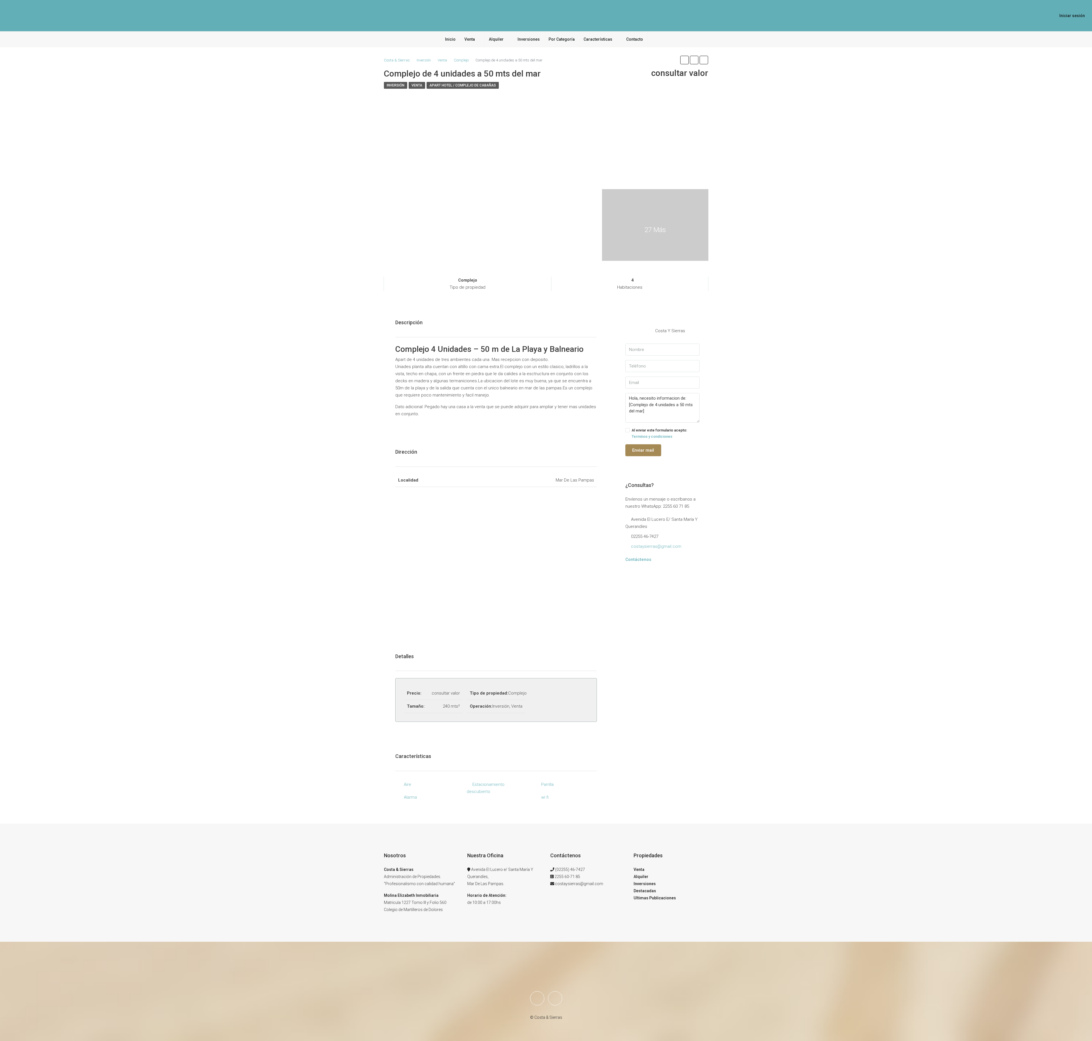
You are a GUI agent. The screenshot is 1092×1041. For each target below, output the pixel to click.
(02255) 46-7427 (570, 869)
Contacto (634, 39)
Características (598, 39)
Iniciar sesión (1072, 15)
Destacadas (645, 891)
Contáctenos (638, 559)
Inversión (395, 85)
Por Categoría (562, 39)
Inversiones (529, 39)
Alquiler (496, 39)
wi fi (545, 797)
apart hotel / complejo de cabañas (462, 85)
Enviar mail (643, 450)
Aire (407, 784)
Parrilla (547, 784)
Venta (469, 39)
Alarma (410, 797)
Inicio (450, 39)
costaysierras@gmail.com (656, 546)
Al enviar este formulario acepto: (659, 433)
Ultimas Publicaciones (655, 898)
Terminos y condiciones (652, 436)
